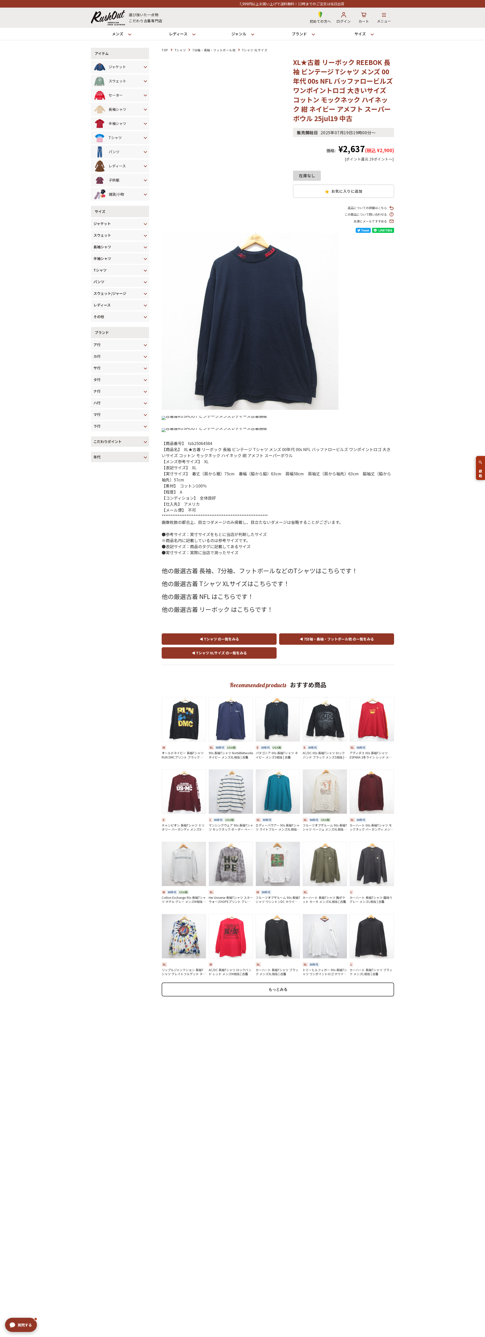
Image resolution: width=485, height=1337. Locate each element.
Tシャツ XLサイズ (255, 50)
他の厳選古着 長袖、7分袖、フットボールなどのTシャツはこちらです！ (260, 570)
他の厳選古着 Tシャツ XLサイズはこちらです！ (225, 583)
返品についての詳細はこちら (367, 208)
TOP (165, 50)
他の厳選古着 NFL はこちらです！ (208, 596)
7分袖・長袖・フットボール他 (213, 50)
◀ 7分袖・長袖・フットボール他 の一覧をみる (337, 638)
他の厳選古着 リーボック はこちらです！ (217, 609)
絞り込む (480, 471)
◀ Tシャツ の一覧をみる (219, 638)
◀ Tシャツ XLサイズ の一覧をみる (219, 652)
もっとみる (278, 989)
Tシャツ (180, 50)
